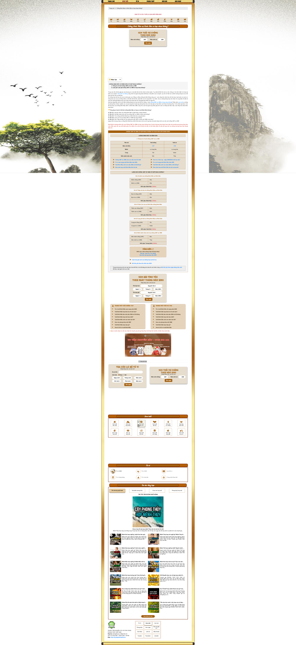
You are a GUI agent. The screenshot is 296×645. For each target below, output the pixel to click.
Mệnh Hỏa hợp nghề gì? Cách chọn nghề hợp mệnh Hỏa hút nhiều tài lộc (134, 548)
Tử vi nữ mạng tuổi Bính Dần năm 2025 (163, 162)
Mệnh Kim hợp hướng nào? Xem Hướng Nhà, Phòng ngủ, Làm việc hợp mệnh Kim (134, 575)
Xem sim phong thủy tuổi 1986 (164, 322)
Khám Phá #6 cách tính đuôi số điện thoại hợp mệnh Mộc (134, 602)
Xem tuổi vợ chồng (123, 93)
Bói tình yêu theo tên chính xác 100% (142, 263)
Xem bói (164, 1)
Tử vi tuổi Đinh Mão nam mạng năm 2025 (126, 309)
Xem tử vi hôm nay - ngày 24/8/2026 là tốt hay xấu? (166, 159)
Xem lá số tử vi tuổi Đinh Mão (123, 327)
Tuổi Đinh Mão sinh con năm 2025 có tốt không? (128, 164)
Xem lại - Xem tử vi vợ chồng (148, 253)
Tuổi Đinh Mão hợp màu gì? (122, 324)
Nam (121, 375)
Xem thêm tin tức (148, 616)
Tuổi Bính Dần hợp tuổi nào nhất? (165, 317)
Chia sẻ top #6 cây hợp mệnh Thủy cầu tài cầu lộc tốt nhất (148, 529)
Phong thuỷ (150, 1)
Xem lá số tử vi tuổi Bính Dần (164, 327)
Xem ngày (178, 1)
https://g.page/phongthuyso (118, 637)
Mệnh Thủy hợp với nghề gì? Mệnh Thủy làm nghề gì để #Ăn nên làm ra (172, 534)
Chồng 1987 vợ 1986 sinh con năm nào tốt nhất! (128, 159)
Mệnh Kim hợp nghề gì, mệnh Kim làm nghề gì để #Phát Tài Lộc (134, 534)
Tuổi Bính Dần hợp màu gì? (163, 324)
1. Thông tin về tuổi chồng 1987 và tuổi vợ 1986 (124, 85)
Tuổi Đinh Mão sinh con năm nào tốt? (125, 319)
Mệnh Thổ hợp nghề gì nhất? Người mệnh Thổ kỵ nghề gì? (172, 548)
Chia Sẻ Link (143, 361)
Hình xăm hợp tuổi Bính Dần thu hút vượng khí (165, 167)
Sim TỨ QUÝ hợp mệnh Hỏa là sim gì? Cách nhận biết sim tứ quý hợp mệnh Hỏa (172, 588)
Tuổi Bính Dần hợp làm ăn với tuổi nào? (166, 311)
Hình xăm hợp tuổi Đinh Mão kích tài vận (126, 167)
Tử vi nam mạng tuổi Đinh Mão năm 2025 (126, 162)
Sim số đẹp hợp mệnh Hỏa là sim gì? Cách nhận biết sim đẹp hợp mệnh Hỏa (134, 588)
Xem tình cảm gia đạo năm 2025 (148, 255)
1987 (153, 146)
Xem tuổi (125, 1)
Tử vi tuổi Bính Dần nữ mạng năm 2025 (166, 309)
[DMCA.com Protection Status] (111, 625)
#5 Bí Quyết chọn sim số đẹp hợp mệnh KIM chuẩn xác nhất (172, 575)
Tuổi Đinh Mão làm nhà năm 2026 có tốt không (127, 314)
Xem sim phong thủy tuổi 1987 (123, 322)
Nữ (125, 375)
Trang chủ (111, 1)
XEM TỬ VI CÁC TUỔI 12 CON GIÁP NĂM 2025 (148, 14)
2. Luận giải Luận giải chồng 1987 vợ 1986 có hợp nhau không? (128, 87)
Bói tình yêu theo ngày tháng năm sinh (171, 267)
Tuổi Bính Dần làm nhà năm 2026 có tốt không (168, 314)
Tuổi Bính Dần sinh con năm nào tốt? (166, 319)
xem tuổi (180, 102)
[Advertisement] (148, 62)
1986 (175, 146)
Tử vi (137, 1)
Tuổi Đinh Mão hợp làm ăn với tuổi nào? (125, 311)
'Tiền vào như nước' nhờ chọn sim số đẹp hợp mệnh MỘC (172, 602)
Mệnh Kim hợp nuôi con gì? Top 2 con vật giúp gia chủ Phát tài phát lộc (172, 561)
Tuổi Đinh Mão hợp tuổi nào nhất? (124, 317)
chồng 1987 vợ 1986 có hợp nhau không (161, 102)
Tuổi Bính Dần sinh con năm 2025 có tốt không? (166, 164)
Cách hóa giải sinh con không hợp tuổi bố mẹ (144, 259)
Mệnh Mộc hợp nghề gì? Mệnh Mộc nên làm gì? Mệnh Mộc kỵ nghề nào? (134, 561)
